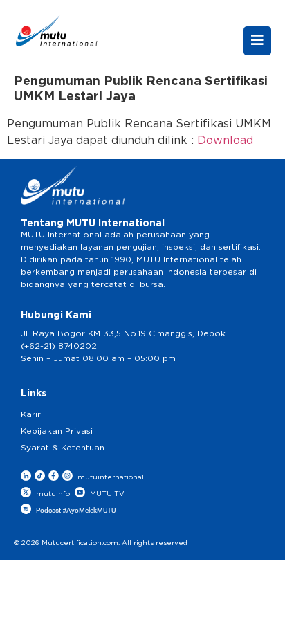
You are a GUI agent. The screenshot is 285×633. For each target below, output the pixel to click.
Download (225, 140)
